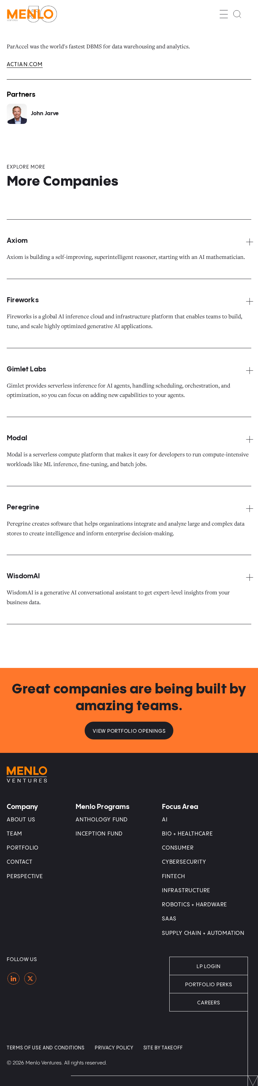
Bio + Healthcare (187, 834)
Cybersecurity (184, 862)
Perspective (25, 876)
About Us (21, 820)
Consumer (178, 848)
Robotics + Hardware (194, 905)
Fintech (173, 876)
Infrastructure (186, 891)
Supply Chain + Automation (203, 933)
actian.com (25, 64)
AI (165, 820)
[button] (224, 14)
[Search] (237, 14)
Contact (20, 862)
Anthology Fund (102, 820)
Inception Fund (99, 834)
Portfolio (23, 848)
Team (14, 834)
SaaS (169, 919)
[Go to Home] (32, 14)
